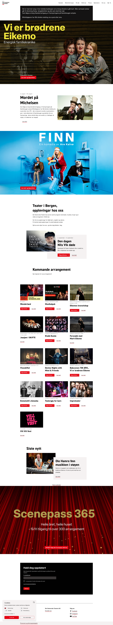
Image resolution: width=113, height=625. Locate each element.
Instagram (75, 614)
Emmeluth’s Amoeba (29, 400)
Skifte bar (83, 3)
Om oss (103, 3)
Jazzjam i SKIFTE (27, 337)
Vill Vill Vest (25, 431)
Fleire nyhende (56, 485)
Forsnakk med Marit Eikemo (76, 337)
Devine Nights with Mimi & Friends (53, 369)
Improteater (75, 400)
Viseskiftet (25, 367)
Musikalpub (50, 304)
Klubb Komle (50, 336)
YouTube (74, 616)
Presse (90, 3)
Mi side (77, 3)
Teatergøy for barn (53, 400)
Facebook (74, 611)
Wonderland (25, 304)
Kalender (61, 3)
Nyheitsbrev (97, 3)
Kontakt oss (48, 611)
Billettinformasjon (69, 3)
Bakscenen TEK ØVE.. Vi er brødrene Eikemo (80, 369)
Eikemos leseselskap (79, 305)
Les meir (24, 121)
